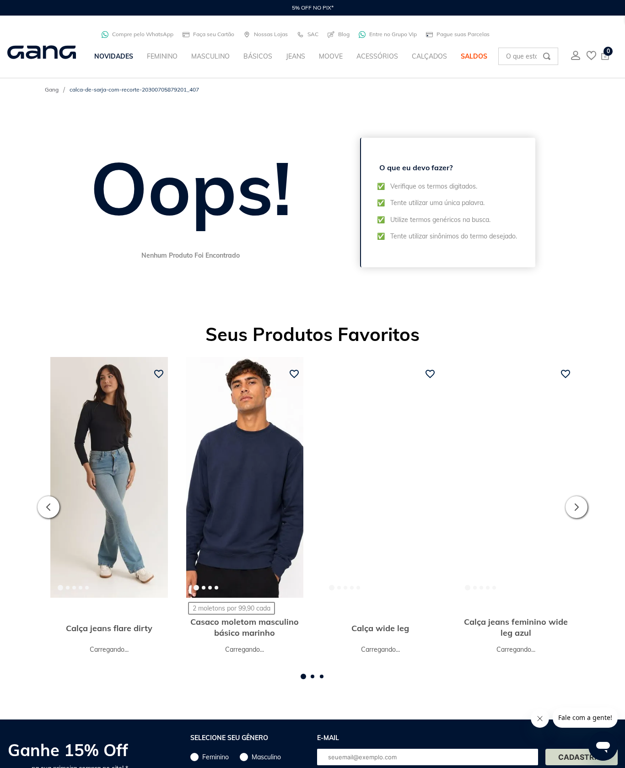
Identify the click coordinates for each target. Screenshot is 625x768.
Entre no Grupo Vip (393, 34)
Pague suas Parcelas (463, 34)
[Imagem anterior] (65, 477)
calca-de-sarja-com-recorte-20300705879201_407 (134, 89)
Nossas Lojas (271, 34)
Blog (344, 34)
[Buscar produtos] (546, 56)
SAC (312, 34)
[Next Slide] (576, 510)
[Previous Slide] (48, 510)
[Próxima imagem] (153, 477)
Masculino (266, 762)
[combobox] (528, 56)
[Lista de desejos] (591, 56)
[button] (303, 682)
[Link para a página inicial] (52, 90)
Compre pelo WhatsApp (142, 34)
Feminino (215, 762)
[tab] (60, 587)
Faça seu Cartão (213, 34)
